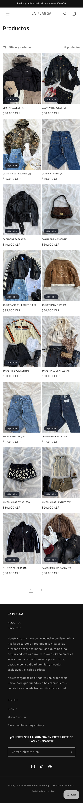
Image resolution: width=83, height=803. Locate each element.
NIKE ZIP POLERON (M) (15, 568)
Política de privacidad (43, 791)
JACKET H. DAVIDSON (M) (16, 371)
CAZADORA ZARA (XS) (14, 239)
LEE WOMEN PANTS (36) (54, 436)
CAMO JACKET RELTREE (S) (17, 173)
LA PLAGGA (21, 785)
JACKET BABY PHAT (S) (54, 305)
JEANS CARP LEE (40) (14, 436)
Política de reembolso (64, 785)
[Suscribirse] (71, 752)
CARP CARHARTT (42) (53, 173)
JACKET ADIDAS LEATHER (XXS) (19, 305)
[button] (7, 13)
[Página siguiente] (52, 590)
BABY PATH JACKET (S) (54, 108)
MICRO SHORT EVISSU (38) (17, 502)
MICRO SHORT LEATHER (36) (56, 502)
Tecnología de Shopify (38, 785)
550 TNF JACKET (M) (14, 108)
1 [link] (31, 590)
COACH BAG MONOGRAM (54, 239)
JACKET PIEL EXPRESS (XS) (56, 371)
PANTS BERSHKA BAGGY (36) (57, 568)
